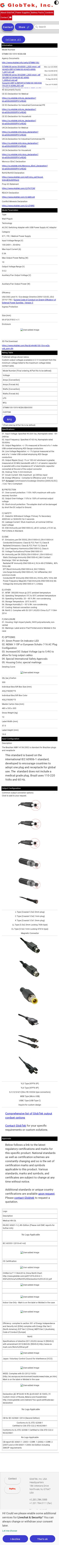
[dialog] (29, 1527)
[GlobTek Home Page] (26, 5)
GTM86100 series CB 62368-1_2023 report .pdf (21, 75)
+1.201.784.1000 (38, 1499)
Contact (12, 1478)
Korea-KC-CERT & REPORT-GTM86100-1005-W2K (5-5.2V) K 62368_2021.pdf (22, 84)
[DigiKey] (12, 1489)
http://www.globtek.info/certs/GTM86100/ (20, 62)
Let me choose (9, 1530)
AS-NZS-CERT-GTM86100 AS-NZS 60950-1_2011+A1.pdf (19, 70)
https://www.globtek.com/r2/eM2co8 (18, 197)
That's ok (42, 1539)
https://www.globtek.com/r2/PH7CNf (18, 188)
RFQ (9, 419)
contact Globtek (24, 1197)
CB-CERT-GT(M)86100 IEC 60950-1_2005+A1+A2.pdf (15, 79)
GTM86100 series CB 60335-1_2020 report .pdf (21, 67)
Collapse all (13, 40)
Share (22, 27)
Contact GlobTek (15, 1125)
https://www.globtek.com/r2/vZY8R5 (18, 206)
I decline (15, 1539)
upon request (46, 1193)
